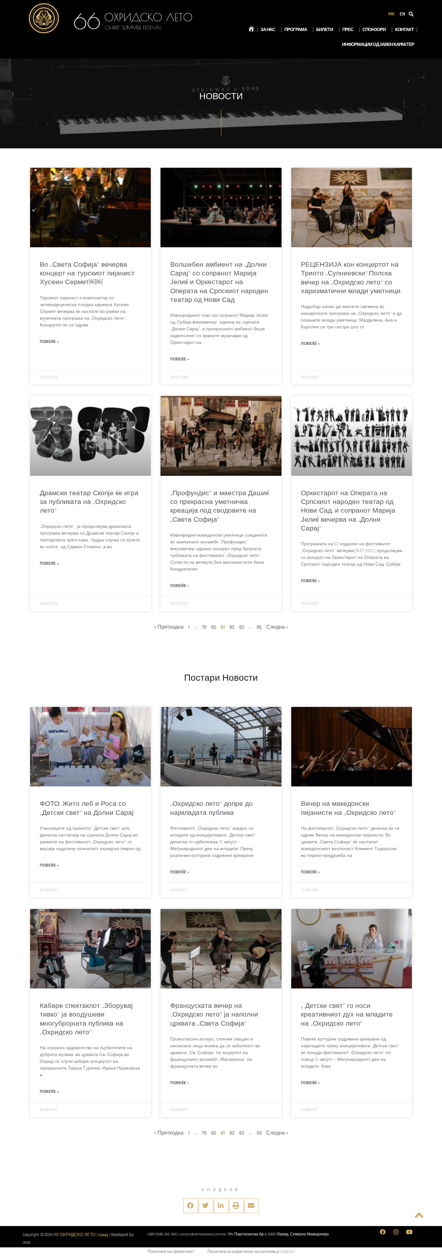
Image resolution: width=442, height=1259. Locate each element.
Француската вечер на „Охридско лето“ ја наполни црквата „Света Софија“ (214, 1014)
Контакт (404, 30)
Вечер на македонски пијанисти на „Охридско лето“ (348, 808)
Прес (347, 30)
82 (232, 627)
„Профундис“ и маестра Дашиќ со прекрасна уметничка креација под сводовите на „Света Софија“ (219, 506)
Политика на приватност (171, 1251)
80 (213, 627)
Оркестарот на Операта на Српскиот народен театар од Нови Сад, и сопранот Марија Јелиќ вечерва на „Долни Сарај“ (348, 511)
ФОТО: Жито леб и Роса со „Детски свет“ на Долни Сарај (87, 808)
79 (204, 627)
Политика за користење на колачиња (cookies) (251, 1251)
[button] (190, 1206)
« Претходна (168, 627)
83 (241, 627)
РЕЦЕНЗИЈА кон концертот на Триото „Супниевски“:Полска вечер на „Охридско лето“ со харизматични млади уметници (351, 277)
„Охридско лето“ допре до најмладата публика (211, 808)
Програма (295, 30)
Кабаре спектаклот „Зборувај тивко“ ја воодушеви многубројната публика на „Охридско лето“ (86, 1019)
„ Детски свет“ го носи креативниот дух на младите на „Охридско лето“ (347, 1014)
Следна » (277, 627)
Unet (27, 1242)
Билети (324, 30)
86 (259, 627)
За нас (267, 30)
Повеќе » (49, 341)
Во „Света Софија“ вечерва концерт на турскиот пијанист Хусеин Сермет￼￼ (87, 273)
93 (259, 1133)
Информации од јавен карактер (378, 45)
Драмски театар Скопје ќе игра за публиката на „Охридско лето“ (89, 502)
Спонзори (373, 30)
